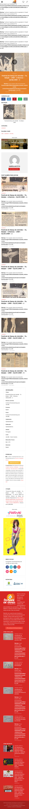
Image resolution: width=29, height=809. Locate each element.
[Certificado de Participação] (8, 665)
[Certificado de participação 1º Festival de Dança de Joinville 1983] (8, 636)
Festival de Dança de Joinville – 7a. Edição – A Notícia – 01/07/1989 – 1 (14, 196)
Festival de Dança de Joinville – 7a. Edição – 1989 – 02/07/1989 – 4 (14, 372)
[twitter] (11, 567)
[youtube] (19, 567)
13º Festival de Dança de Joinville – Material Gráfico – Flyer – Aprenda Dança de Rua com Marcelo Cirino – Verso (19, 777)
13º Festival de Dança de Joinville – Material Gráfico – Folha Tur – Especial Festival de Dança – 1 (19, 751)
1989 (2, 133)
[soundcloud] (11, 571)
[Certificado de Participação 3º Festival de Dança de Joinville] (8, 690)
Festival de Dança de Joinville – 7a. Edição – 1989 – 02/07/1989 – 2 (14, 302)
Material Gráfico (18, 633)
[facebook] (7, 567)
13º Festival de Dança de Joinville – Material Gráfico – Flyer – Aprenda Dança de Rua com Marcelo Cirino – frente (19, 792)
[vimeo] (15, 571)
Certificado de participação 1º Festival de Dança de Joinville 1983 (20, 638)
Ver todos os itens (14, 169)
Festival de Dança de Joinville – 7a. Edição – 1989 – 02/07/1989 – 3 (14, 337)
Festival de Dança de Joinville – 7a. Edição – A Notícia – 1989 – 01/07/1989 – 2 (14, 232)
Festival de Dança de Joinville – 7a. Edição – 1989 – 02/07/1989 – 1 (14, 268)
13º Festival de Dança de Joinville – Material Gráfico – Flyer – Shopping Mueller (19, 763)
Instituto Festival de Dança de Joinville (12, 802)
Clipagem (14, 73)
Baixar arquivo (15, 462)
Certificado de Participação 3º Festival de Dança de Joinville (20, 692)
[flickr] (7, 571)
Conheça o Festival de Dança (14, 628)
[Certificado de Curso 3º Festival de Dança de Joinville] (8, 719)
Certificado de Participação (18, 664)
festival (11, 133)
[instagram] (15, 567)
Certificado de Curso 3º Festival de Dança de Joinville (19, 719)
